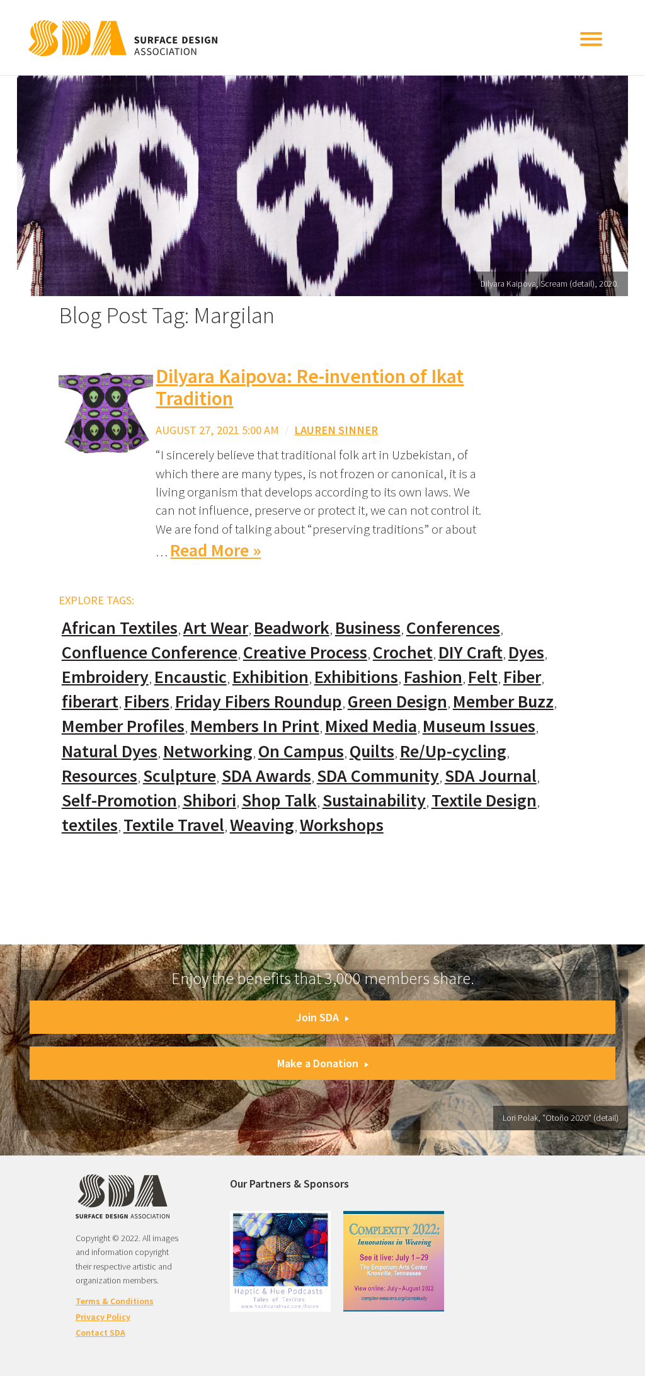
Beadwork (291, 628)
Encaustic (190, 677)
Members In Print (254, 726)
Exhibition (270, 677)
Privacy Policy (103, 1316)
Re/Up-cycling (453, 751)
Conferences (453, 628)
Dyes (526, 652)
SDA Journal (491, 776)
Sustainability (374, 800)
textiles (90, 825)
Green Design (397, 702)
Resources (99, 776)
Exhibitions (356, 677)
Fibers (146, 702)
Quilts (372, 751)
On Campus (301, 751)
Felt (483, 677)
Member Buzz (503, 702)
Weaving (262, 825)
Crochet (403, 652)
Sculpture (179, 776)
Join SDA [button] (317, 1017)
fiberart (90, 702)
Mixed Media (371, 726)
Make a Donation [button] (317, 1063)
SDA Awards (266, 776)
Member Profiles (123, 726)
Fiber (522, 677)
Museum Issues (479, 726)
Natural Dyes (109, 751)
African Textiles (120, 628)
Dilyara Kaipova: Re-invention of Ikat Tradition (310, 387)
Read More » (215, 550)
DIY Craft (470, 652)
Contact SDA (100, 1332)
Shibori (209, 800)
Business (368, 628)
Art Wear (215, 628)
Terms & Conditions (115, 1301)
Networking (208, 751)
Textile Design (484, 800)
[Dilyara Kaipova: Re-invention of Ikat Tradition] (106, 411)
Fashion (433, 677)
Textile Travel (173, 825)
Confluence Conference (149, 652)
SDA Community (378, 776)
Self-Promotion (119, 800)
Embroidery (105, 677)
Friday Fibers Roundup (258, 702)
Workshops (342, 825)
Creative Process (305, 652)
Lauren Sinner (336, 430)
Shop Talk (279, 800)
